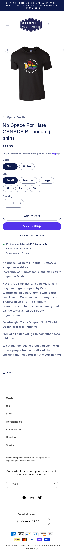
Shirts (10, 445)
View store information (19, 253)
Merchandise (14, 421)
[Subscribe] (54, 484)
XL (8, 188)
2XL (21, 188)
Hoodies (11, 437)
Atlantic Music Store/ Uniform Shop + (31, 545)
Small (10, 180)
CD (8, 406)
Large (46, 180)
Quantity (8, 196)
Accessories (14, 429)
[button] (7, 24)
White (27, 166)
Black (10, 166)
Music (10, 398)
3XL (35, 188)
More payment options (32, 235)
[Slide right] (39, 109)
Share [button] (10, 372)
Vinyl (9, 414)
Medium (28, 180)
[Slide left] (25, 109)
